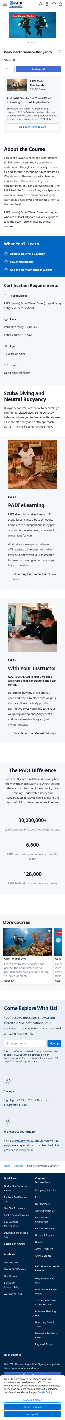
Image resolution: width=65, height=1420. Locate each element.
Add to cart (38, 69)
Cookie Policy (45, 1392)
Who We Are (11, 1262)
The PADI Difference (15, 1269)
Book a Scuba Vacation (16, 1215)
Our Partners (42, 1203)
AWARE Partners (44, 1248)
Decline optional (33, 1407)
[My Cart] (60, 4)
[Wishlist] (54, 4)
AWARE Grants (43, 1255)
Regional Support (45, 1344)
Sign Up (54, 1043)
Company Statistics (45, 1190)
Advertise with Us (45, 1210)
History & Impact (44, 1235)
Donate (39, 1242)
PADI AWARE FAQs (45, 1228)
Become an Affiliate (15, 1243)
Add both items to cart (32, 126)
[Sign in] (47, 5)
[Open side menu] (5, 4)
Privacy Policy (24, 1140)
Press (38, 1197)
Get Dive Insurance (14, 1208)
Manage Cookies (32, 1399)
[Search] (41, 4)
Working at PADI (13, 1293)
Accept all (32, 1414)
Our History (10, 1276)
